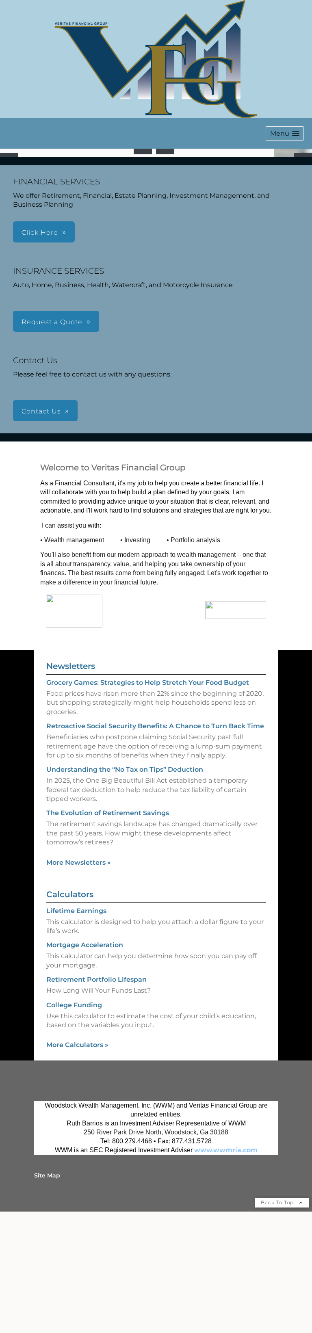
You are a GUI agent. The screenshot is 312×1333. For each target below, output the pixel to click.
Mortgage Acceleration (84, 1062)
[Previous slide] (9, 221)
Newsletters (70, 783)
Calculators (69, 1011)
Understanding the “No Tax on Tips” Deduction (124, 887)
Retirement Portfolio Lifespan (96, 1096)
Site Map (47, 1292)
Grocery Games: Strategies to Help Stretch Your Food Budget (147, 799)
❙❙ (165, 262)
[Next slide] (303, 221)
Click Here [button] (40, 349)
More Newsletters (78, 979)
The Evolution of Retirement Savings (107, 930)
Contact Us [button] (41, 528)
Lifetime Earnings (76, 1028)
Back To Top (278, 1320)
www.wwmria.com (226, 1267)
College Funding (74, 1122)
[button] (285, 133)
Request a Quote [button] (52, 439)
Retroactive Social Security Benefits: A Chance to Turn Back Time (155, 843)
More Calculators (77, 1162)
